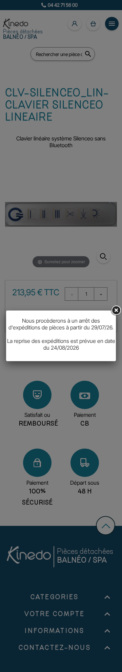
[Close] (116, 310)
